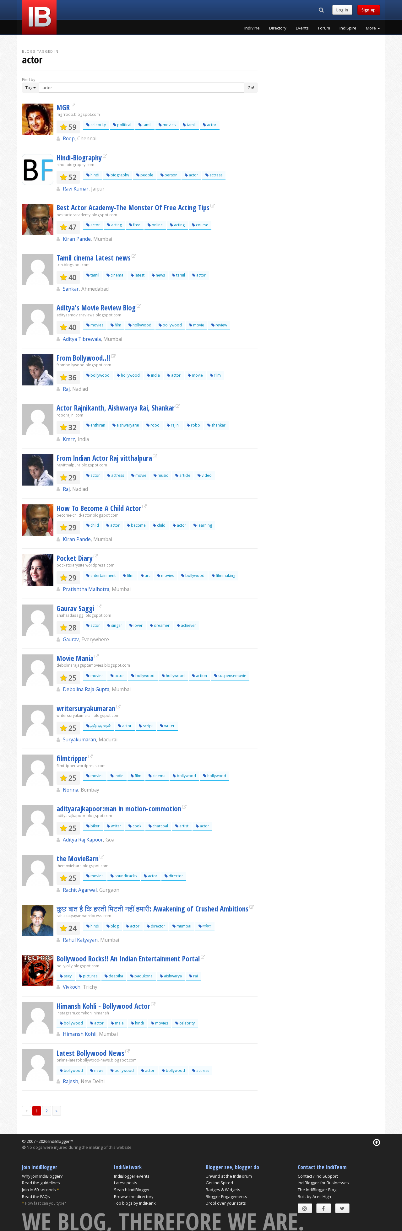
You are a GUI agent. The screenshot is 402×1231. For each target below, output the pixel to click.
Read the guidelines (41, 1182)
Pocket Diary (75, 558)
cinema (116, 275)
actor (211, 124)
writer (169, 725)
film (117, 325)
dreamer (161, 625)
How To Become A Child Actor (99, 508)
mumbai (183, 926)
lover (138, 625)
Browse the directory (134, 1196)
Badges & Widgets (223, 1189)
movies (169, 124)
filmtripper (72, 758)
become (138, 525)
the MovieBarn (78, 858)
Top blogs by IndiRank (135, 1203)
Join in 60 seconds (39, 1189)
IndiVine (252, 28)
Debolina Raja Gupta (86, 689)
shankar (217, 425)
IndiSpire (348, 28)
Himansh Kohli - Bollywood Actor (103, 1006)
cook (136, 826)
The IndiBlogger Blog (317, 1189)
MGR (63, 107)
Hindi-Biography (79, 158)
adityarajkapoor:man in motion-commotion (119, 809)
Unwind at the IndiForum (229, 1176)
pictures (89, 976)
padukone (143, 976)
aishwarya (172, 976)
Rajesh (70, 1081)
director (175, 876)
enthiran (97, 425)
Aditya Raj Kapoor (83, 839)
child (94, 525)
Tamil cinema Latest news (94, 258)
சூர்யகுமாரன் (100, 725)
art (147, 575)
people (146, 175)
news (160, 275)
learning (204, 525)
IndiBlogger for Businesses (323, 1182)
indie (118, 775)
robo (154, 425)
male (119, 1023)
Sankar (71, 288)
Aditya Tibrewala (82, 339)
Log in (342, 10)
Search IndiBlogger (132, 1189)
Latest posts (125, 1182)
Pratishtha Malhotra (86, 589)
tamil (146, 124)
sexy (67, 976)
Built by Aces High (314, 1196)
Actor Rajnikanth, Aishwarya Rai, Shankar (116, 408)
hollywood (141, 325)
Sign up (368, 10)
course (201, 225)
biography (119, 175)
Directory (277, 28)
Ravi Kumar (76, 188)
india (155, 375)
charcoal (160, 826)
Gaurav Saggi (76, 608)
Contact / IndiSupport (318, 1176)
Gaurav (71, 639)
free (136, 225)
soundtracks (125, 876)
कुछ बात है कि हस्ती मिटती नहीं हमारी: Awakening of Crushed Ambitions (152, 909)
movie (198, 325)
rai (195, 976)
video (206, 475)
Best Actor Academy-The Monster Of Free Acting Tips (133, 207)
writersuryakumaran (86, 708)
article (184, 475)
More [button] (371, 28)
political (123, 124)
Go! (250, 87)
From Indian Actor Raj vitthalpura (104, 458)
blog (114, 926)
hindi (94, 175)
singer (116, 625)
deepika (115, 976)
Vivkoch (71, 986)
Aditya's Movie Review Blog (96, 308)
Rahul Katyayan (80, 939)
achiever (188, 625)
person (170, 175)
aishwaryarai (127, 425)
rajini (175, 425)
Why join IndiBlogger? (42, 1176)
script (147, 725)
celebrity (98, 124)
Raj (66, 388)
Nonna (70, 789)
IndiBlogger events (131, 1176)
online (157, 225)
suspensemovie (231, 675)
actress (215, 175)
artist (183, 826)
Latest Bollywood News (90, 1053)
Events (302, 28)
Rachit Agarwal (80, 889)
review (221, 325)
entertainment (103, 575)
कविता (206, 926)
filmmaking (225, 575)
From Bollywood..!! (83, 358)
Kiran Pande (77, 238)
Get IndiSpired (219, 1182)
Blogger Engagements (226, 1196)
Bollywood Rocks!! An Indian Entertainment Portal (128, 959)
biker (95, 826)
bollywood (172, 325)
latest (139, 275)
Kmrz (69, 439)
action (201, 675)
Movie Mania (75, 658)
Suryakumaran (79, 739)
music (162, 475)
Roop (69, 138)
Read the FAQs (36, 1196)
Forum (324, 28)
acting (116, 225)
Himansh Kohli (79, 1033)
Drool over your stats (226, 1203)
